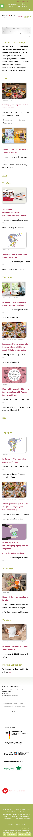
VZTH (23, 814)
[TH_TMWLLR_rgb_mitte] (16, 751)
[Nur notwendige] (31, 833)
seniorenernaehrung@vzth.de (9, 711)
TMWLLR (17, 820)
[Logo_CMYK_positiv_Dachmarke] (14, 789)
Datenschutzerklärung (24, 834)
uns (9, 672)
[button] (2, 6)
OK (4, 834)
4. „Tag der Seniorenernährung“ (13, 553)
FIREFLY (29, 828)
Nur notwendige (12, 834)
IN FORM (8, 816)
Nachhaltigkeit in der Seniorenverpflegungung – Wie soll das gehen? (15, 546)
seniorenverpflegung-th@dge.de (10, 695)
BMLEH (28, 818)
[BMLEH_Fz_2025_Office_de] (16, 725)
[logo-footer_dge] (17, 761)
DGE (18, 814)
